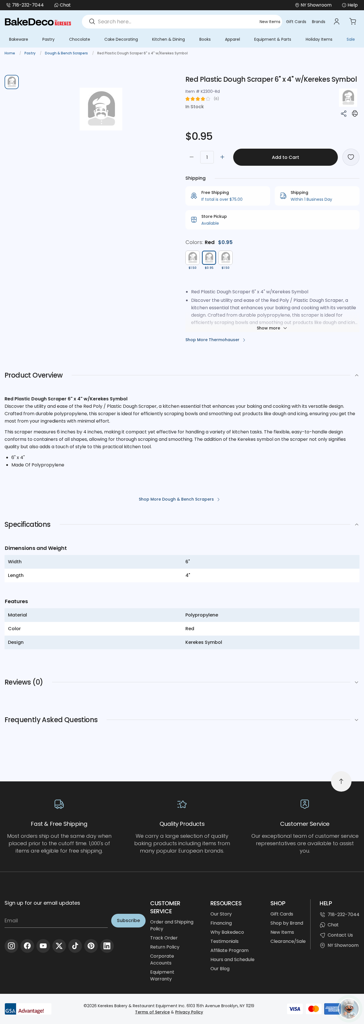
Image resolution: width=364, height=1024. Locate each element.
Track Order (164, 938)
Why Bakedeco (227, 932)
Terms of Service (152, 1012)
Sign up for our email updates (42, 902)
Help (353, 5)
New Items (270, 21)
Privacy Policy (189, 1012)
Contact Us (340, 935)
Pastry (48, 39)
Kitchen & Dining (168, 39)
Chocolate (79, 39)
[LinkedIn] (107, 946)
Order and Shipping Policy (171, 925)
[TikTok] (75, 946)
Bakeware (18, 39)
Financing (221, 923)
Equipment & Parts (272, 39)
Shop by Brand (286, 923)
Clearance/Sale (288, 941)
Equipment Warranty (162, 975)
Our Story (221, 914)
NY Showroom (343, 945)
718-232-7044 (28, 5)
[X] (59, 946)
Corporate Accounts (162, 959)
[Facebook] (27, 946)
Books (205, 39)
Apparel (232, 39)
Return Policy (164, 947)
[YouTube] (43, 946)
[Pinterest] (91, 946)
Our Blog (219, 968)
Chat (65, 5)
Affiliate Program (229, 950)
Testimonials (224, 941)
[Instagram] (11, 946)
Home (10, 53)
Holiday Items (319, 39)
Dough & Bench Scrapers (67, 53)
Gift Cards (296, 21)
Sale (351, 39)
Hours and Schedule (232, 959)
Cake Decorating (121, 39)
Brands (318, 21)
